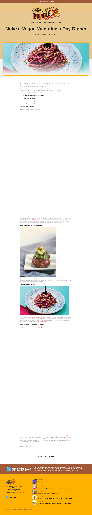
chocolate (46, 92)
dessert (34, 219)
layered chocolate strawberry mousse (52, 436)
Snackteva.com (39, 471)
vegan (28, 89)
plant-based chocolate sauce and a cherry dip (55, 444)
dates (65, 437)
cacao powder (33, 438)
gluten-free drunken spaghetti (33, 317)
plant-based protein (42, 321)
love (42, 86)
